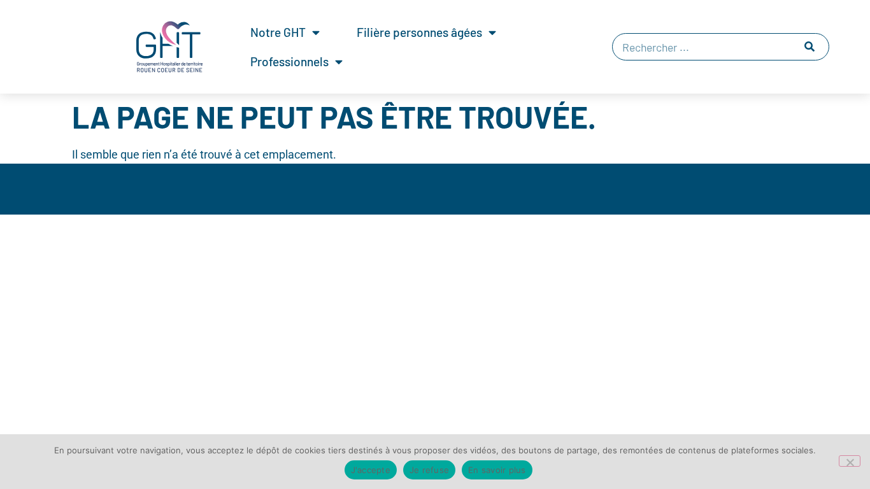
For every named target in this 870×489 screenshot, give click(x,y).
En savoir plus (497, 470)
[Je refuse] (849, 461)
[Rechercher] (809, 47)
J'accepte (370, 470)
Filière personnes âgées (419, 32)
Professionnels (289, 61)
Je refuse (429, 470)
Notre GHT (278, 32)
